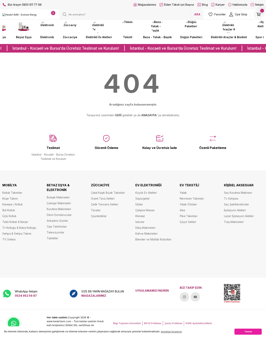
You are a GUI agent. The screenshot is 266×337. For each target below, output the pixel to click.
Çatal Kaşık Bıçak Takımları (108, 192)
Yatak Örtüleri (188, 204)
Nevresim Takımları (192, 198)
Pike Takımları (188, 216)
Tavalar (95, 210)
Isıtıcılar (139, 221)
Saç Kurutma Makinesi (238, 192)
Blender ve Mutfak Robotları (153, 239)
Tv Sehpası (231, 198)
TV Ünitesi (9, 239)
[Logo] (19, 14)
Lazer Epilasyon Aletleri (239, 216)
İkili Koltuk (8, 210)
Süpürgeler (142, 198)
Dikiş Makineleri (145, 227)
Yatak (183, 192)
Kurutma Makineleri (59, 209)
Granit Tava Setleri (103, 198)
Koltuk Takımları (12, 192)
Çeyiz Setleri (188, 221)
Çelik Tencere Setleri (104, 204)
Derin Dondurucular (59, 214)
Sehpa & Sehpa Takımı (16, 233)
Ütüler (139, 204)
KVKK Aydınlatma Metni (199, 323)
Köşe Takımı (10, 198)
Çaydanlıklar (99, 216)
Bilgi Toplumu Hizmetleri (127, 323)
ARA (197, 14)
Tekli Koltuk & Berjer (15, 221)
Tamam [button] (248, 331)
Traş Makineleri (234, 221)
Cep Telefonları (57, 226)
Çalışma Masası (145, 210)
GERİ (118, 115)
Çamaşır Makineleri (59, 203)
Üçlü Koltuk (9, 216)
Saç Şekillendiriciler (236, 204)
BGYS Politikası (152, 323)
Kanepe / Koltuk (12, 204)
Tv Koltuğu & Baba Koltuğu (19, 227)
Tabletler (52, 238)
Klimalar (140, 216)
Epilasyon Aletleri (235, 210)
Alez (182, 210)
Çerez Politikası (173, 323)
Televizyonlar (55, 232)
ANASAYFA (149, 115)
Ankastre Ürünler (57, 220)
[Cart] (259, 14)
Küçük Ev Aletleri (146, 192)
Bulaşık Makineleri (58, 197)
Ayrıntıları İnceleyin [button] (171, 331)
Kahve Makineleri (146, 233)
